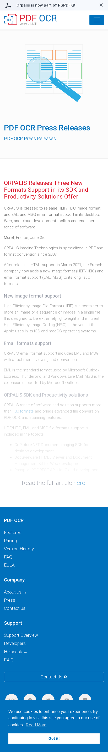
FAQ (8, 556)
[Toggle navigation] (96, 20)
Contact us (14, 608)
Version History (19, 548)
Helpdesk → (16, 651)
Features (12, 532)
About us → (15, 592)
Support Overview (21, 635)
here (79, 482)
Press (9, 600)
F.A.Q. (9, 659)
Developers (15, 643)
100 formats (23, 411)
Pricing (10, 540)
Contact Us (52, 676)
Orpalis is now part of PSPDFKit (46, 5)
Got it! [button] (54, 738)
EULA (9, 565)
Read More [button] (36, 725)
